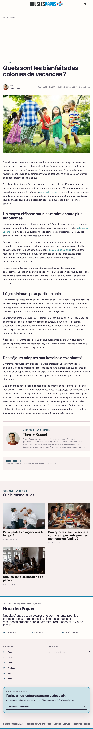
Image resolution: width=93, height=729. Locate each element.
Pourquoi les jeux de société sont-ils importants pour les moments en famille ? (68, 535)
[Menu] (8, 4)
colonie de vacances (49, 192)
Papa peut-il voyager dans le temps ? (23, 533)
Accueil (5, 18)
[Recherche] (85, 4)
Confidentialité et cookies (39, 724)
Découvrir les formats (46, 707)
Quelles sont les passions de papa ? (23, 578)
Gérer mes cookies (81, 724)
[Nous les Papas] (46, 4)
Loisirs (12, 18)
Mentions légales (62, 724)
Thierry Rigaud (35, 434)
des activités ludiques (60, 250)
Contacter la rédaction (69, 652)
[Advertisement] (46, 40)
